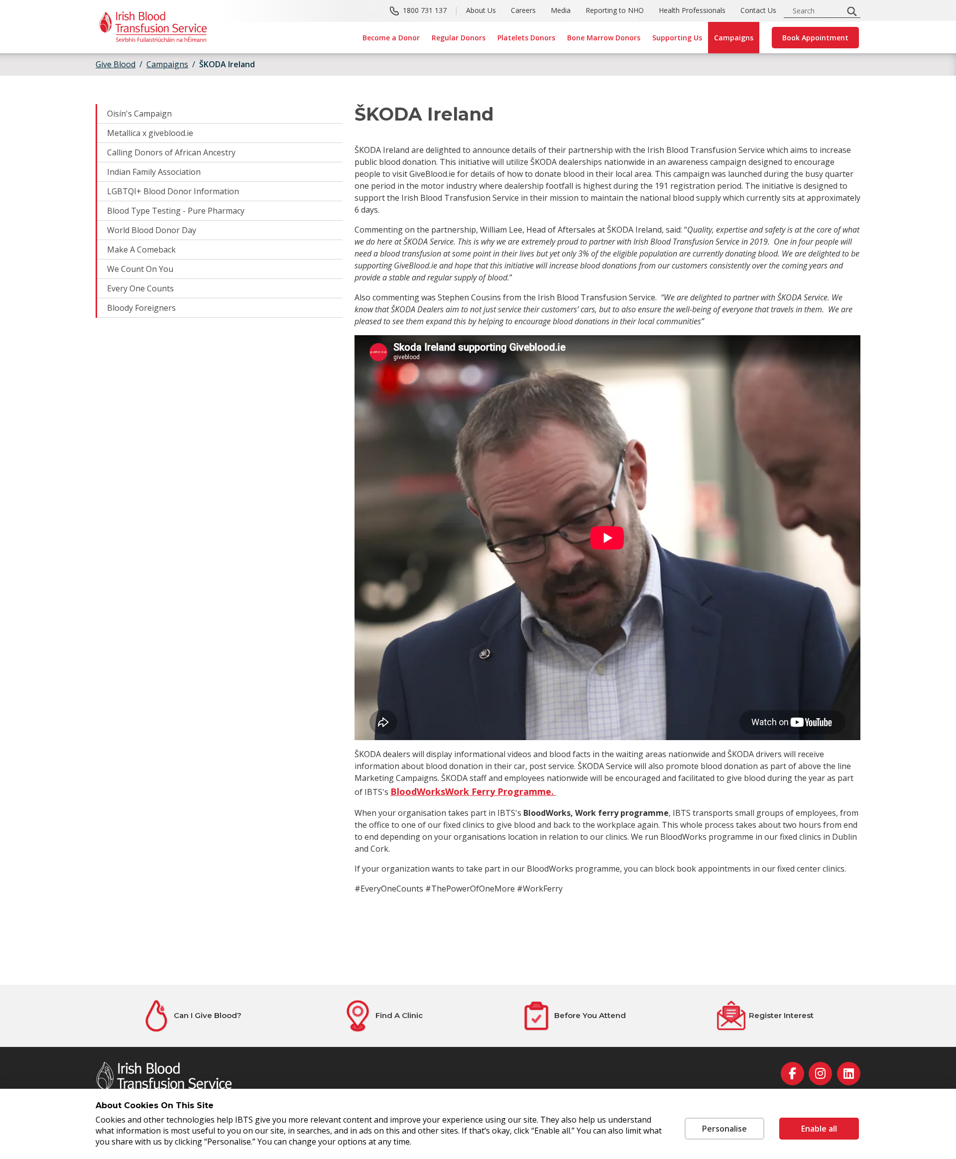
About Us (481, 10)
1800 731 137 (425, 10)
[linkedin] (848, 1073)
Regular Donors (458, 37)
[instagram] (820, 1073)
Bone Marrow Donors (603, 37)
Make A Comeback (141, 249)
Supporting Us (677, 37)
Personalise (724, 1128)
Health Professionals (692, 10)
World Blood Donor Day (151, 230)
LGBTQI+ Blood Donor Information (173, 191)
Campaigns (733, 37)
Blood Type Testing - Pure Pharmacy (175, 210)
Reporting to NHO (615, 10)
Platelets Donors (526, 37)
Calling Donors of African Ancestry (171, 152)
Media (561, 10)
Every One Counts (140, 288)
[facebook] (792, 1073)
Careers (523, 10)
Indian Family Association (154, 171)
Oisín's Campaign (139, 113)
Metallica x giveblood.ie (150, 133)
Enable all (819, 1128)
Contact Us (758, 10)
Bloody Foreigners (141, 307)
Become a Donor (391, 37)
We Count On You (140, 268)
